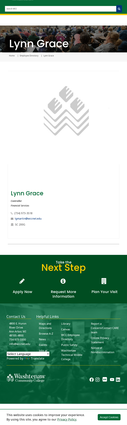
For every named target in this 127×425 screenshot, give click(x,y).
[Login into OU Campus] (2, 401)
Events (43, 345)
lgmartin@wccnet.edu (28, 218)
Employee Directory (29, 55)
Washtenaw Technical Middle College (71, 355)
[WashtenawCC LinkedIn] (118, 380)
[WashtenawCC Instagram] (97, 380)
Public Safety (69, 345)
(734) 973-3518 (23, 213)
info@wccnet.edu (19, 344)
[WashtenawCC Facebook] (91, 380)
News (42, 339)
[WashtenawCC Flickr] (105, 380)
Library (65, 324)
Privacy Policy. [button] (67, 419)
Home (12, 55)
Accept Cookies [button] (109, 417)
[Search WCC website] (119, 8)
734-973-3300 (17, 339)
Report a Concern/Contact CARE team (105, 328)
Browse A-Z (46, 333)
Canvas (65, 329)
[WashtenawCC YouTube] (112, 380)
